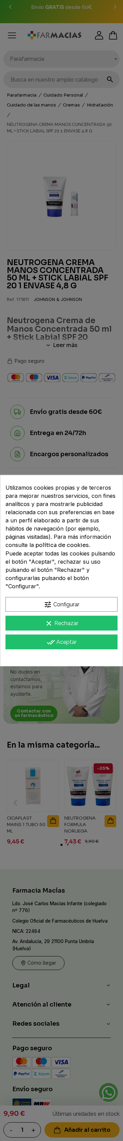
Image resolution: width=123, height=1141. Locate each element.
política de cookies (62, 545)
